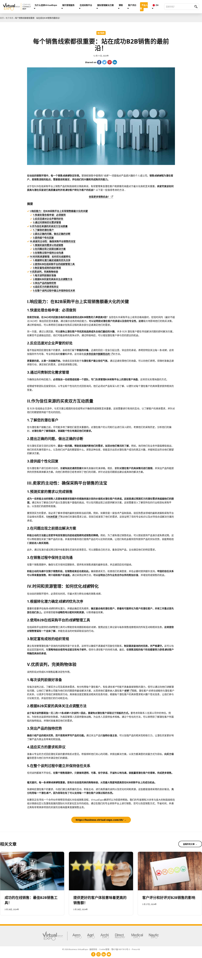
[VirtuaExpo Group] (55, 936)
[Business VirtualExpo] (17, 6)
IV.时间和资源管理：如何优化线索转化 (50, 256)
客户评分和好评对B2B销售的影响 (168, 897)
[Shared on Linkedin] (115, 62)
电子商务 (9, 18)
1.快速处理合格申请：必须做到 (49, 215)
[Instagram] (98, 954)
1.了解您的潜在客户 (43, 230)
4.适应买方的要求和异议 (46, 286)
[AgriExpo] (91, 936)
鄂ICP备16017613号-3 (120, 949)
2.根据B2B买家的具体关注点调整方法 (52, 279)
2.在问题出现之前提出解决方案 (49, 249)
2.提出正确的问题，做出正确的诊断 (51, 233)
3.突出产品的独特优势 (44, 283)
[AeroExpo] (77, 936)
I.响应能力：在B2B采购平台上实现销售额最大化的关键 (59, 211)
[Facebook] (93, 954)
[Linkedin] (103, 954)
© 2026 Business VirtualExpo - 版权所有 (79, 949)
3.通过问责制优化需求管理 (47, 222)
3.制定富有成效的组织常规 (47, 267)
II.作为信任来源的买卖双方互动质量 (49, 226)
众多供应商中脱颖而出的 (97, 354)
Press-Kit (136, 949)
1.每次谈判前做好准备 (44, 275)
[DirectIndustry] (120, 936)
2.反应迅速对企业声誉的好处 (48, 218)
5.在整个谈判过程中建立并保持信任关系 (54, 290)
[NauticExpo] (153, 936)
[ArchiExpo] (105, 936)
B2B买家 (52, 516)
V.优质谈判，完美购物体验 (44, 271)
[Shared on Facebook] (99, 62)
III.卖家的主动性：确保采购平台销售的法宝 (52, 241)
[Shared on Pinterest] (109, 62)
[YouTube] (109, 954)
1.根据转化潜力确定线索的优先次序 (51, 260)
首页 (2, 18)
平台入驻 (144, 7)
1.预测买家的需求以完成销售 (48, 245)
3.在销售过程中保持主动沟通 (48, 252)
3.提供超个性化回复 (43, 237)
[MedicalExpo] (137, 936)
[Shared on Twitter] (104, 62)
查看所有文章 (189, 844)
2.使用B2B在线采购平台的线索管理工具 (54, 264)
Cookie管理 (104, 949)
